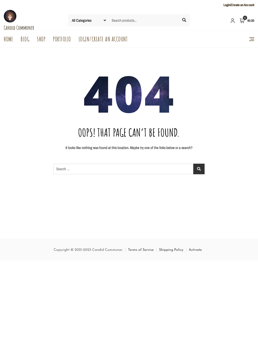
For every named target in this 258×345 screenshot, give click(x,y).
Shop (41, 39)
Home (8, 39)
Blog (25, 39)
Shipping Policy (171, 250)
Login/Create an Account (238, 5)
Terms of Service (141, 250)
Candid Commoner (19, 27)
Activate (195, 250)
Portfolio (62, 39)
